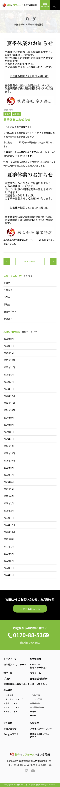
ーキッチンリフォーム (14, 699)
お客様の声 (35, 658)
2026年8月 (9, 338)
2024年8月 (9, 424)
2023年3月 (9, 503)
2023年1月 (9, 517)
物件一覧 (8, 673)
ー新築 (33, 715)
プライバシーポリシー (41, 728)
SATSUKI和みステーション (38, 666)
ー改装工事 (35, 695)
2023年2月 (9, 510)
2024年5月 (9, 431)
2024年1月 (9, 446)
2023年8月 (9, 467)
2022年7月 (9, 546)
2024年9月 (9, 417)
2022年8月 (9, 539)
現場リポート (10, 311)
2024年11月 (9, 403)
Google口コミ (11, 734)
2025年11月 (9, 367)
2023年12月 (9, 453)
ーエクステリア (37, 699)
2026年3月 (9, 353)
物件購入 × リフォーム (15, 664)
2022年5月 (9, 560)
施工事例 (8, 689)
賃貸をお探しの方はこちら (40, 735)
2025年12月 (9, 360)
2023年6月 (9, 482)
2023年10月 (9, 460)
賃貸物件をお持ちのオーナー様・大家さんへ (25, 684)
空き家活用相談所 (38, 678)
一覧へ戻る (30, 261)
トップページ (10, 658)
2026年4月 (9, 345)
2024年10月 (9, 410)
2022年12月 (9, 525)
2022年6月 (9, 553)
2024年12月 (9, 396)
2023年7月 (9, 474)
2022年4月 (9, 567)
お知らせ (16, 114)
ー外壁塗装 (35, 703)
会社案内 (8, 723)
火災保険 (34, 723)
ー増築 (33, 711)
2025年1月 (9, 389)
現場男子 (8, 318)
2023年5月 (9, 489)
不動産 (7, 304)
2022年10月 (9, 532)
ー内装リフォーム (12, 711)
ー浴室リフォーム (12, 703)
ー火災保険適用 (37, 707)
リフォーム (35, 673)
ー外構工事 (9, 695)
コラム (7, 297)
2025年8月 (9, 374)
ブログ (7, 114)
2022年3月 (9, 575)
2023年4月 (9, 496)
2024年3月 (9, 439)
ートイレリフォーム (13, 707)
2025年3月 (9, 381)
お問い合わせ (10, 728)
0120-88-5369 (21, 764)
